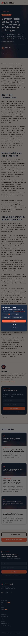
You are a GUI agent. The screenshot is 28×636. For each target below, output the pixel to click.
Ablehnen (14, 324)
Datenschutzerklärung (20, 311)
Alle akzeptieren (14, 321)
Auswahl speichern (14, 328)
